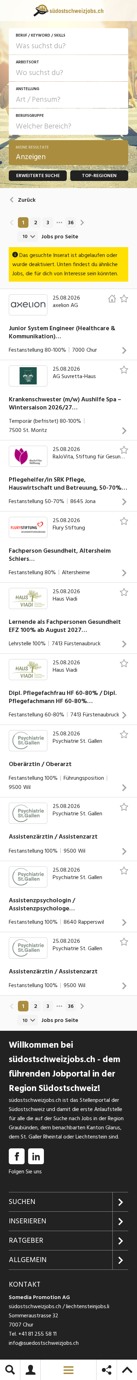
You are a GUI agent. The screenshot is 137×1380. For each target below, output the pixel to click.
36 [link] (71, 222)
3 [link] (47, 222)
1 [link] (23, 222)
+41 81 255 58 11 (37, 1333)
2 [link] (35, 222)
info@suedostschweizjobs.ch (44, 1343)
